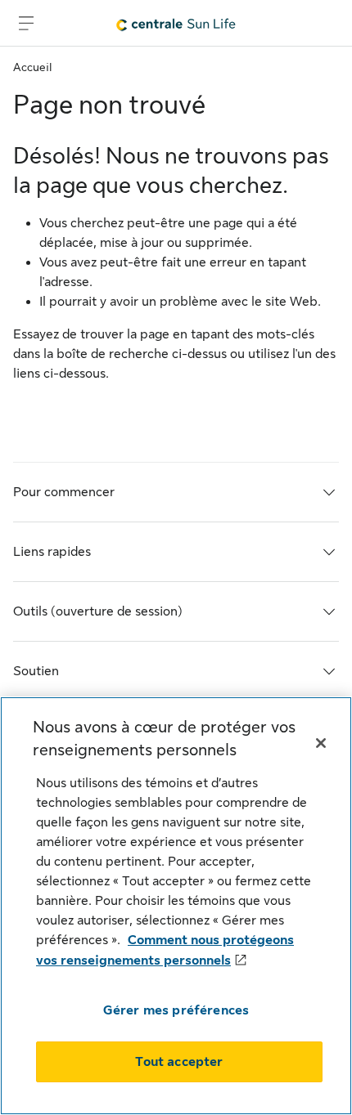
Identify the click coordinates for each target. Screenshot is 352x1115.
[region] (176, 905)
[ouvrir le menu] (26, 23)
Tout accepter (179, 1062)
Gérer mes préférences (176, 1010)
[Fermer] (321, 743)
